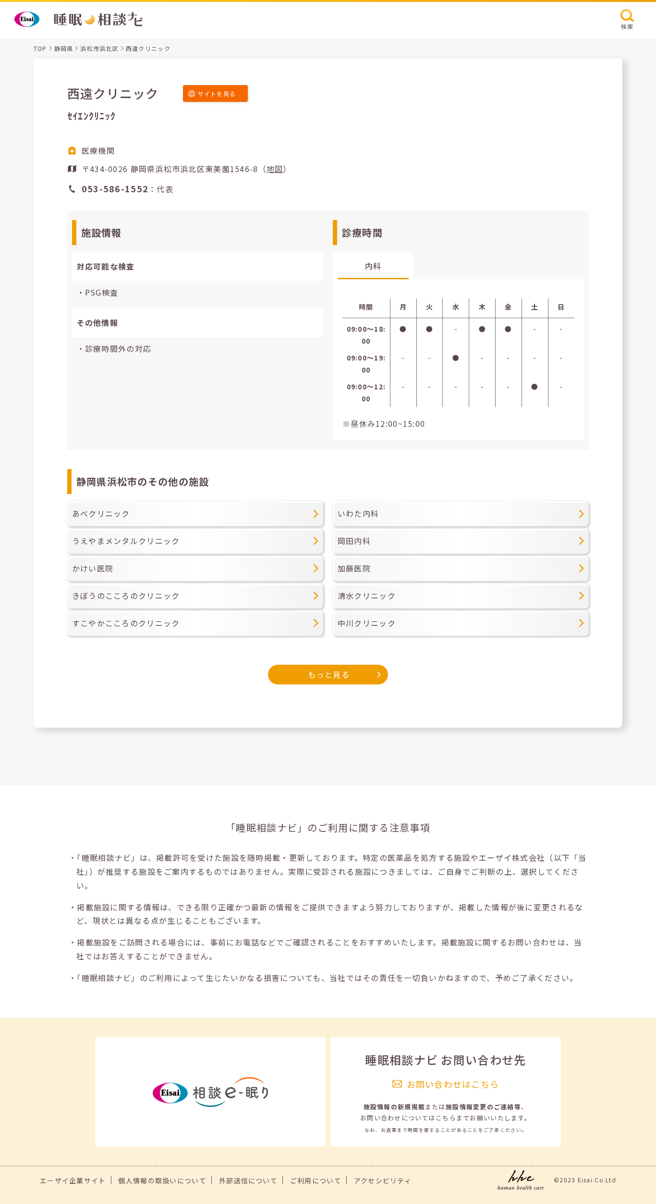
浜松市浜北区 (99, 48)
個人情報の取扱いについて (162, 1180)
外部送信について (248, 1180)
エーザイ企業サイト (73, 1180)
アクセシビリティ (383, 1180)
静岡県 (63, 48)
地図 (275, 168)
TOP (40, 48)
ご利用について (315, 1180)
